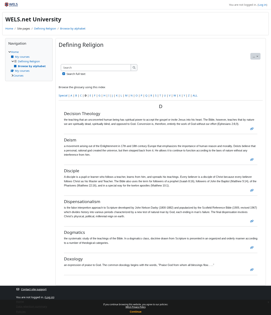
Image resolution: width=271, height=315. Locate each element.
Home (9, 28)
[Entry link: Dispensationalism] (252, 221)
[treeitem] (28, 63)
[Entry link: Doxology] (252, 269)
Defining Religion (45, 28)
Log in (262, 4)
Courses (18, 75)
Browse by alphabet (72, 28)
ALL (195, 95)
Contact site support (33, 289)
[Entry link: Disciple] (252, 190)
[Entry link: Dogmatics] (252, 247)
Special (63, 95)
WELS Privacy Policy (136, 307)
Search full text (76, 74)
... (256, 56)
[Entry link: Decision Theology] (252, 129)
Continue (135, 311)
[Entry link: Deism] (252, 159)
